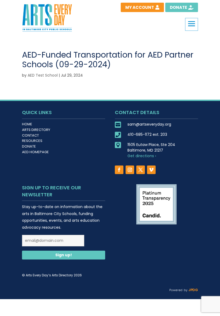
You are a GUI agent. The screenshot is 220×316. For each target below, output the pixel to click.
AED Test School (43, 75)
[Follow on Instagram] (130, 169)
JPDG (193, 289)
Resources (32, 140)
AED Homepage (35, 152)
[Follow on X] (140, 169)
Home (27, 124)
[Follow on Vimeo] (151, 169)
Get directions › (141, 156)
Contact (30, 135)
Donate (29, 146)
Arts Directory (36, 129)
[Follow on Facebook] (119, 169)
